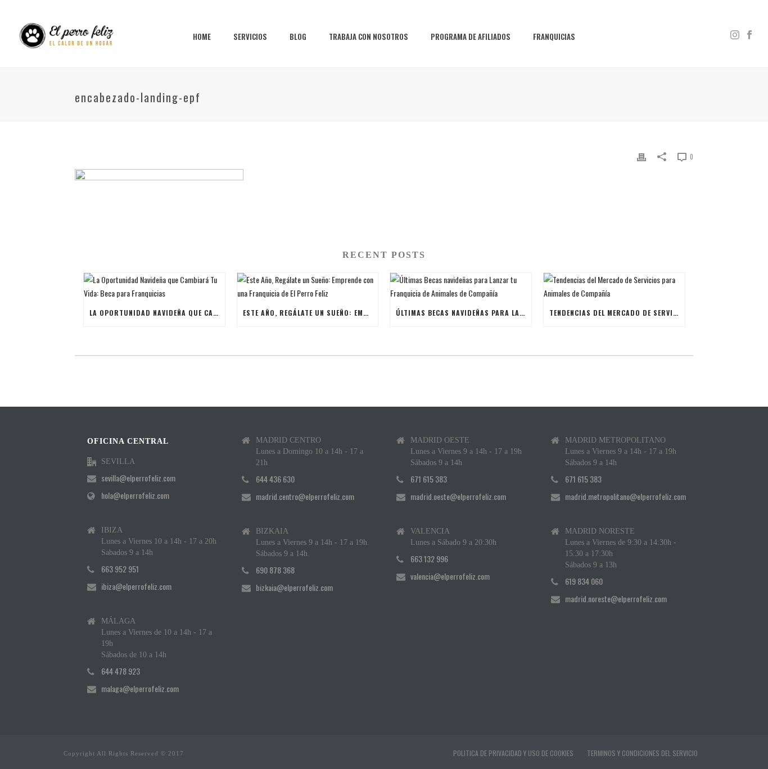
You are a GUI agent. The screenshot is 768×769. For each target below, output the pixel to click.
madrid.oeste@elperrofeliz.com (458, 497)
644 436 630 (275, 479)
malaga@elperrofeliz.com (140, 689)
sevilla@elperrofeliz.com (138, 478)
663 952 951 (120, 569)
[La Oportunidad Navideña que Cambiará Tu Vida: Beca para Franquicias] (154, 286)
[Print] (641, 155)
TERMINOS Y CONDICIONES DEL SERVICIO (642, 753)
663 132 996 (429, 559)
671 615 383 (428, 479)
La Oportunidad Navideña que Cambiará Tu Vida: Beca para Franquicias (157, 312)
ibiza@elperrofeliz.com (136, 586)
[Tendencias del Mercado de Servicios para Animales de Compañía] (614, 286)
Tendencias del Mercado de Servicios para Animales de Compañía (617, 312)
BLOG (298, 36)
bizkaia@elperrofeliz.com (294, 588)
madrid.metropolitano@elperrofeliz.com (625, 497)
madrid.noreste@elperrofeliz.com (616, 599)
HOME (202, 36)
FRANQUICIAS (554, 36)
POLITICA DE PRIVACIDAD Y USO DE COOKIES (513, 753)
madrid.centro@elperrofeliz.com (305, 497)
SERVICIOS (250, 36)
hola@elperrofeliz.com (135, 495)
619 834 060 (584, 581)
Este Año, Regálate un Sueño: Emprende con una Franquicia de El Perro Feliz (310, 312)
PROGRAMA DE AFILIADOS (471, 36)
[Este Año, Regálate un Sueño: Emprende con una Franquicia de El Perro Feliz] (307, 286)
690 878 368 (275, 570)
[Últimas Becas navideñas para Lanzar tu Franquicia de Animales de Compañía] (460, 286)
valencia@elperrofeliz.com (450, 576)
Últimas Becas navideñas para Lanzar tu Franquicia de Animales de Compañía (463, 312)
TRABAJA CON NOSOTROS (368, 36)
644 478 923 (120, 671)
